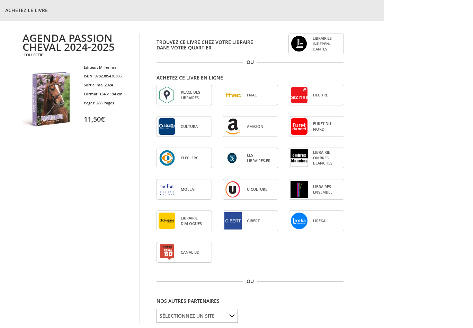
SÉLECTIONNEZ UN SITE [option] (187, 315)
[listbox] (197, 316)
